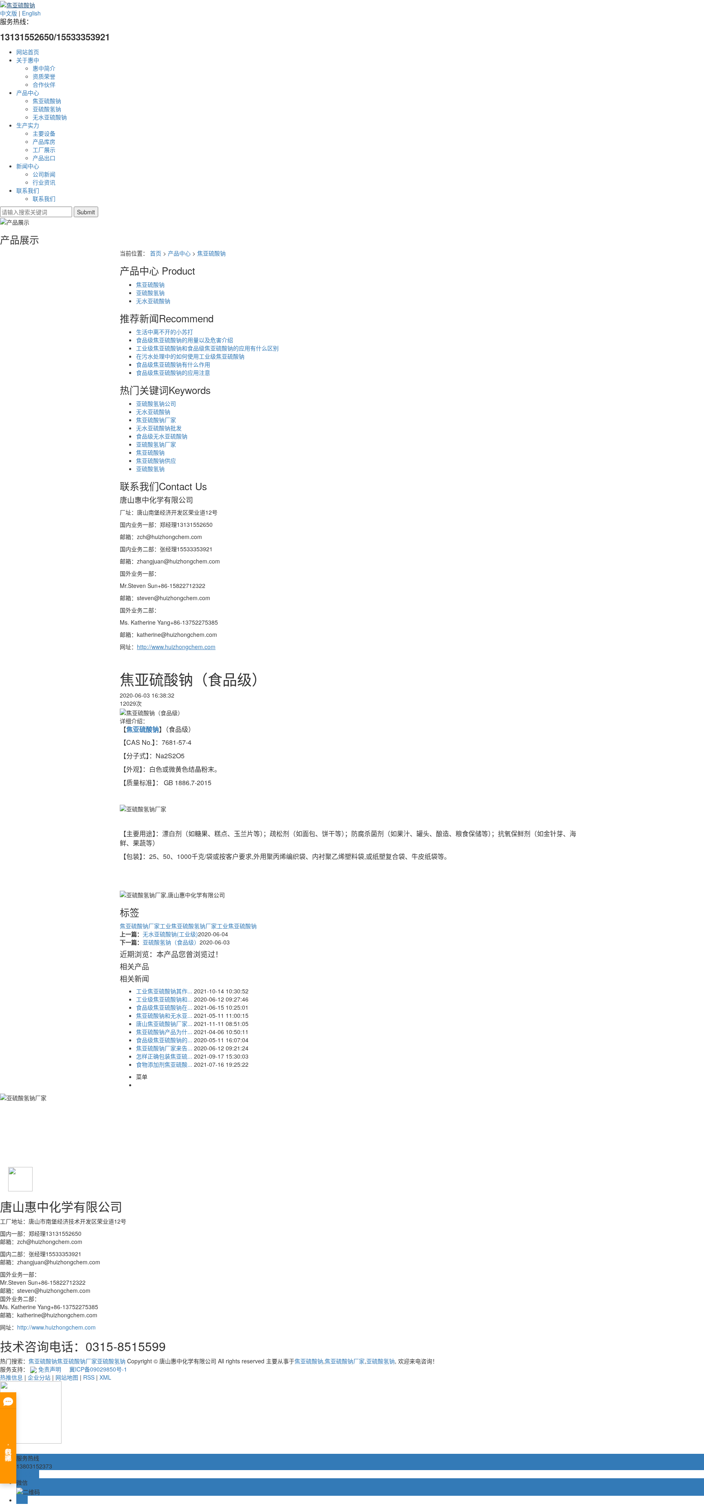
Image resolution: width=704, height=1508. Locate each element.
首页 (155, 253)
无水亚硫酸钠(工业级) (170, 934)
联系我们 (27, 190)
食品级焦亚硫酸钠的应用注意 (173, 372)
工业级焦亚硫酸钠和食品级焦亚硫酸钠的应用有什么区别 (207, 348)
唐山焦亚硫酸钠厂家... (164, 1023)
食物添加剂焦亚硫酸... (164, 1064)
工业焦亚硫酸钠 (237, 926)
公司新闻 (44, 174)
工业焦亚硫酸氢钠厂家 (188, 926)
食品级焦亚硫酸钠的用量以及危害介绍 (184, 340)
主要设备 (44, 133)
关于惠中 (27, 60)
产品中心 (27, 92)
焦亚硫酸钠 (47, 101)
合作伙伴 (44, 84)
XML (105, 1377)
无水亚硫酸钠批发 (159, 428)
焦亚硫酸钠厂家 (156, 420)
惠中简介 (44, 68)
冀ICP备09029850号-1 (98, 1369)
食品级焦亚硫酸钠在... (164, 1007)
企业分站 (39, 1377)
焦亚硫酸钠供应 (156, 460)
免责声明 (49, 1369)
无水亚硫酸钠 (50, 117)
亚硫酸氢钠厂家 (156, 444)
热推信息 (11, 1377)
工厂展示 (44, 149)
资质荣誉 (44, 76)
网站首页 (27, 52)
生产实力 (27, 125)
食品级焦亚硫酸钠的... (164, 1040)
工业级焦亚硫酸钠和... (164, 999)
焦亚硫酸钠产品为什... (164, 1032)
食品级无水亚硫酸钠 (161, 436)
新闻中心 (27, 166)
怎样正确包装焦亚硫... (164, 1056)
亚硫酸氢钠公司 (156, 403)
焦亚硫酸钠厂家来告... (164, 1048)
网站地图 (66, 1377)
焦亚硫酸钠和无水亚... (164, 1015)
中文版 (8, 13)
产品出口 (44, 158)
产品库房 (44, 141)
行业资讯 (44, 182)
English (31, 13)
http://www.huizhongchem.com (56, 1327)
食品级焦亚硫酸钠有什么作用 (173, 364)
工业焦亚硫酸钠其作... (164, 991)
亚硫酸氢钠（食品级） (171, 942)
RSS (89, 1377)
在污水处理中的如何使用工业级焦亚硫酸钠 (190, 356)
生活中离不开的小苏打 (164, 332)
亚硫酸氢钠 (47, 109)
